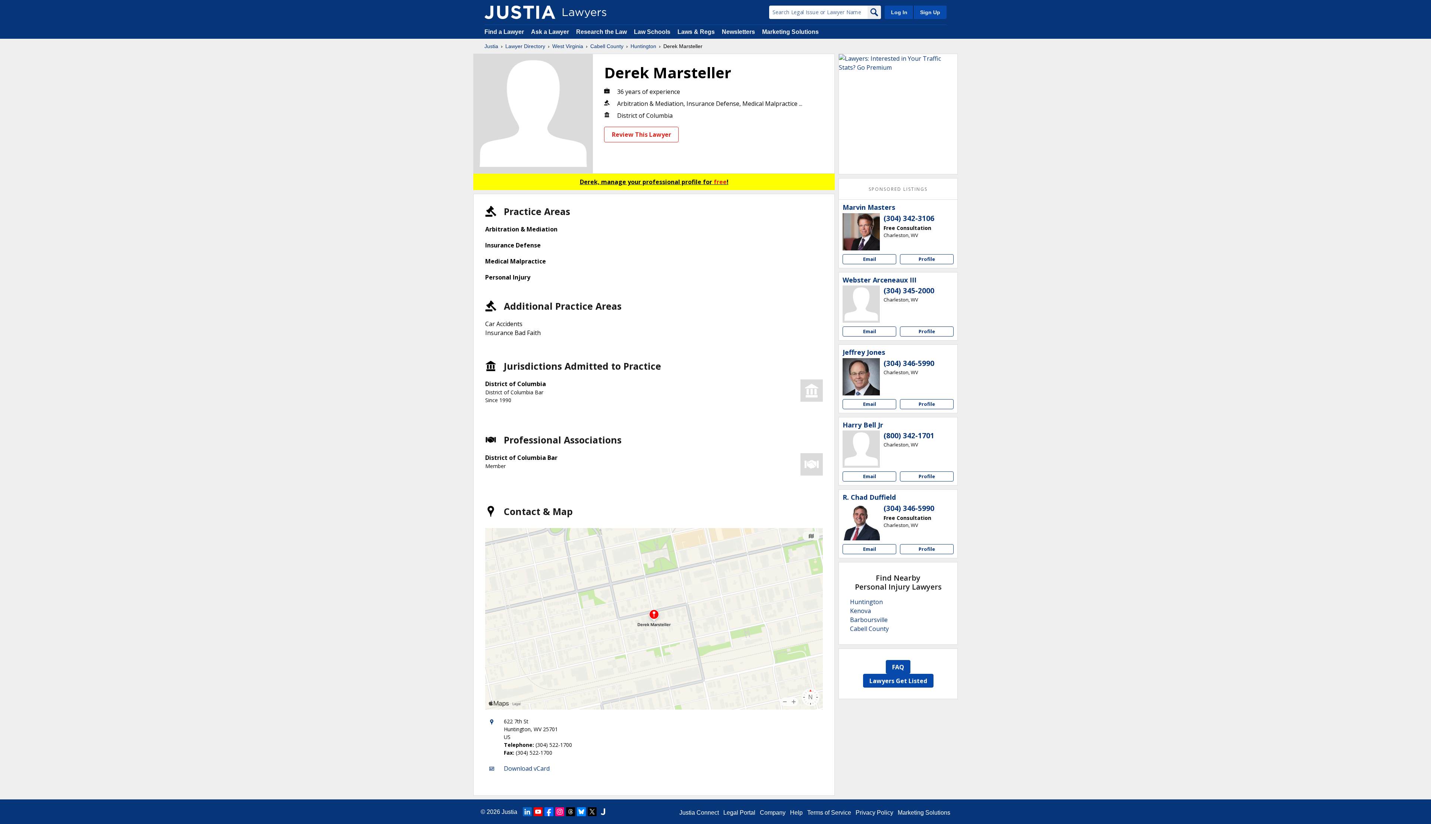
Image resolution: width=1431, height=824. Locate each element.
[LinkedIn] (527, 811)
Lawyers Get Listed (898, 681)
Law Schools (652, 32)
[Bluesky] (581, 811)
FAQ (898, 667)
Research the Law (601, 32)
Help (796, 812)
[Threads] (570, 811)
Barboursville (869, 620)
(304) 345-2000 (909, 291)
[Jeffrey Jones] (861, 376)
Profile (927, 259)
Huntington (643, 46)
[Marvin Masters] (861, 231)
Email (869, 259)
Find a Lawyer (504, 32)
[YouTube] (538, 811)
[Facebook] (548, 811)
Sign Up (930, 12)
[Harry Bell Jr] (861, 449)
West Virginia (567, 46)
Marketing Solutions (790, 32)
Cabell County (606, 46)
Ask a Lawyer (551, 32)
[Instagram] (559, 811)
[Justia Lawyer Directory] (519, 12)
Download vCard (527, 768)
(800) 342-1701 (909, 436)
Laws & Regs (696, 32)
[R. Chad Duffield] (861, 521)
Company (773, 812)
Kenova (860, 611)
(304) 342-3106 (909, 218)
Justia (491, 46)
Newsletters (738, 32)
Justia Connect (699, 812)
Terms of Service (829, 812)
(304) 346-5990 (909, 363)
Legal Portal (739, 812)
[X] (592, 811)
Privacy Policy (874, 812)
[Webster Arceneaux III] (861, 304)
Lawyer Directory (525, 46)
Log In (899, 12)
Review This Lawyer (641, 134)
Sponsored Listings (898, 189)
